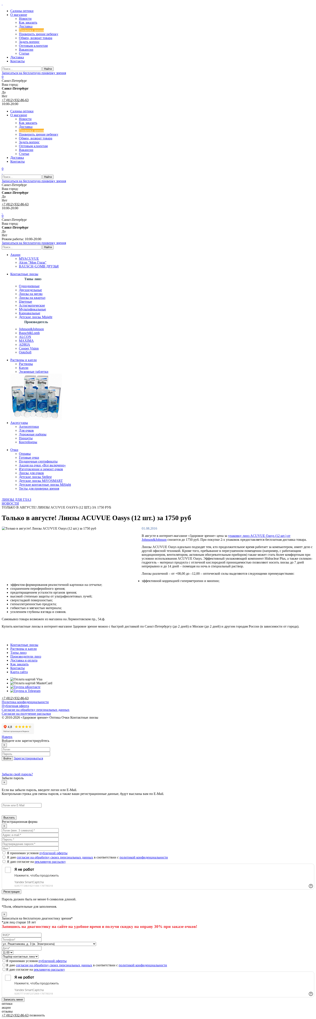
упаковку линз (239, 536)
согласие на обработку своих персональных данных (55, 857)
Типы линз (18, 652)
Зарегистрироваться (28, 758)
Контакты (17, 668)
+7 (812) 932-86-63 (15, 100)
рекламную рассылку (50, 861)
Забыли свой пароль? (17, 774)
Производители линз (25, 656)
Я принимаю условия (36, 853)
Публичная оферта (15, 706)
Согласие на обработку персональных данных (35, 710)
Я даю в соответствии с (87, 857)
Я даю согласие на (36, 861)
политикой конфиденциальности (144, 857)
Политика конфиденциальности (25, 702)
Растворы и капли (23, 649)
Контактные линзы (24, 645)
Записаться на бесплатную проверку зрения (34, 73)
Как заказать (19, 664)
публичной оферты (53, 853)
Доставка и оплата (23, 660)
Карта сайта (19, 672)
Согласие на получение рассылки (26, 713)
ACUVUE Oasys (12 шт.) (268, 536)
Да (4, 92)
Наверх (7, 737)
